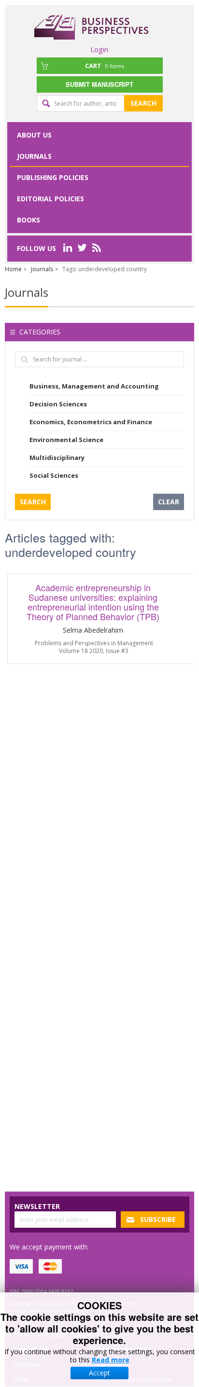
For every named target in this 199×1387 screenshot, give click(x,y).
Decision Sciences (58, 404)
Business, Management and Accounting (94, 386)
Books (28, 219)
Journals (34, 156)
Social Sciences (53, 475)
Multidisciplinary (57, 457)
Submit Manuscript (99, 84)
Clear (168, 501)
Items (104, 65)
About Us (34, 134)
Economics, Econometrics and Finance (90, 421)
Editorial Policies (50, 198)
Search (143, 103)
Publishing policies (52, 177)
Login (99, 49)
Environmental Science (66, 439)
